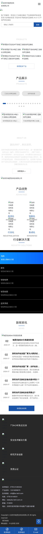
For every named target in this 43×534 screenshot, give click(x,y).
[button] (4, 102)
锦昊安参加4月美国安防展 (23, 338)
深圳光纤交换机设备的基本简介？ (26, 378)
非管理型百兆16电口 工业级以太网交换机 (11, 120)
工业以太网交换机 (10, 92)
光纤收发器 (31, 92)
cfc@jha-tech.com (16, 492)
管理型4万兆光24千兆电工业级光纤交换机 (21, 42)
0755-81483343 (16, 485)
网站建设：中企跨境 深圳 (10, 522)
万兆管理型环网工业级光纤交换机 (32, 120)
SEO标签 (5, 519)
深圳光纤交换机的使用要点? (23, 391)
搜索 (37, 23)
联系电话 (7, 532)
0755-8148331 (12, 495)
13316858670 (15, 488)
